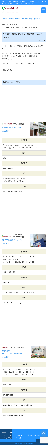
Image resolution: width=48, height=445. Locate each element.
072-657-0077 (8, 395)
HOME (4, 25)
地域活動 (19, 435)
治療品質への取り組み (33, 435)
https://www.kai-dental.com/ (12, 191)
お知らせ (12, 25)
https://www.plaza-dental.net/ (13, 415)
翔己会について (8, 435)
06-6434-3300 (8, 168)
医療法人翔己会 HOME (8, 433)
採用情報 (18, 438)
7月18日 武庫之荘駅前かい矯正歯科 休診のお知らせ (21, 27)
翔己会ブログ (8, 438)
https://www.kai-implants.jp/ (12, 303)
